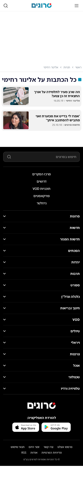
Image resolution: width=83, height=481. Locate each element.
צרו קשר (48, 447)
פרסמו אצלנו (65, 447)
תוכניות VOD (41, 188)
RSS (23, 452)
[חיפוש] (5, 5)
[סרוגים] (41, 405)
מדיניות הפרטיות (52, 452)
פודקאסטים (41, 196)
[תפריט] (77, 6)
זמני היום (34, 447)
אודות (33, 452)
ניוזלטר (42, 203)
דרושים (42, 181)
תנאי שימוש (18, 447)
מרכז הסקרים (41, 174)
